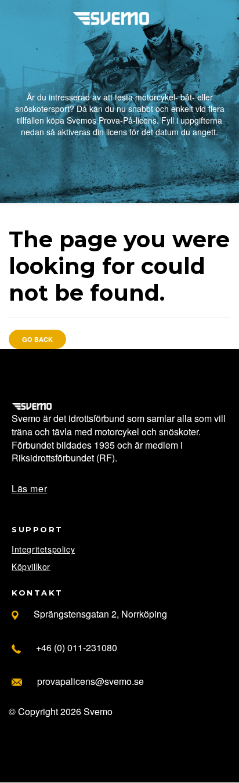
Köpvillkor (31, 566)
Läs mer (29, 488)
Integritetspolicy (43, 549)
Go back (37, 339)
